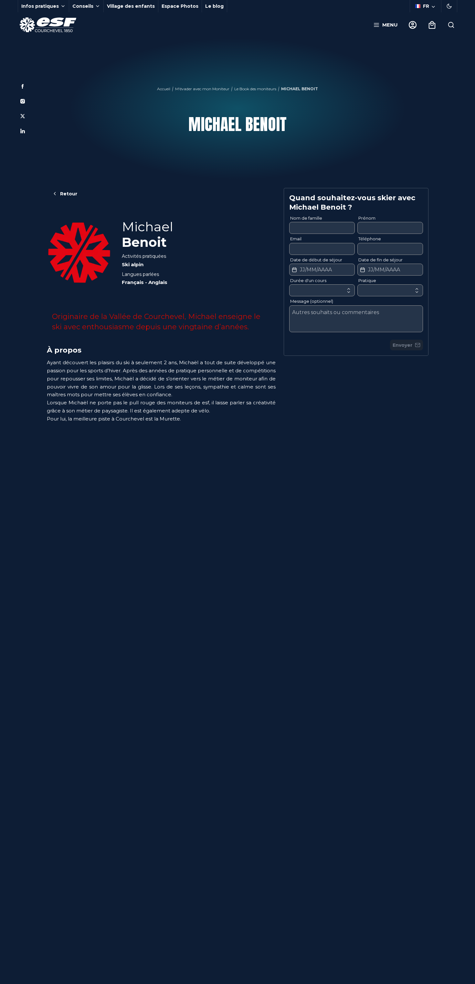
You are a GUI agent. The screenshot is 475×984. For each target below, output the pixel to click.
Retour (68, 194)
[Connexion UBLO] (6, 979)
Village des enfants (131, 6)
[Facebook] (22, 86)
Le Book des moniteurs (255, 88)
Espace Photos (180, 6)
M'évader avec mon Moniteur (202, 88)
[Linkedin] (22, 131)
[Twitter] (22, 116)
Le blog (214, 6)
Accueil (163, 88)
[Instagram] (22, 101)
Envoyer (402, 345)
